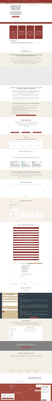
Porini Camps (7, 3)
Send (3, 311)
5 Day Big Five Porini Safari (21, 370)
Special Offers (23, 3)
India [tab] (10, 339)
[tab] (24, 263)
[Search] (51, 3)
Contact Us (10, 388)
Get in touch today (14, 324)
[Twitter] (39, 390)
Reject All (8, 398)
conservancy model (26, 97)
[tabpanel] (12, 190)
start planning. (30, 51)
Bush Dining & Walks (25, 270)
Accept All (12, 398)
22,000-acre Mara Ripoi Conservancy (27, 265)
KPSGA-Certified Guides (25, 266)
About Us (38, 3)
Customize (4, 398)
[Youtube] (38, 390)
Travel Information (28, 3)
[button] (9, 123)
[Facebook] (35, 390)
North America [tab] (12, 332)
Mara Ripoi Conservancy (28, 90)
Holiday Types (18, 3)
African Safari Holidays (13, 3)
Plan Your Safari (34, 3)
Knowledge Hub (11, 386)
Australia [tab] (11, 337)
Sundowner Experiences (25, 271)
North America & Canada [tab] (13, 330)
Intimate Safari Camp (25, 269)
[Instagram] (36, 390)
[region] (7, 397)
